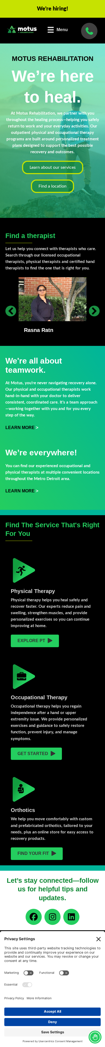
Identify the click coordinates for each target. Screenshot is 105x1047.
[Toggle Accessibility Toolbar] (95, 1037)
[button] (10, 311)
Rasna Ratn (38, 330)
